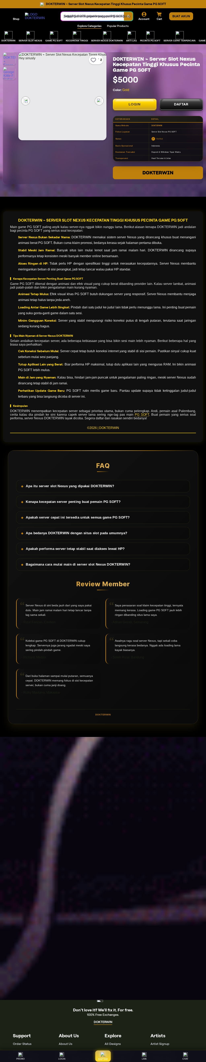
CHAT (185, 1059)
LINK (144, 1059)
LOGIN (135, 104)
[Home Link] (39, 16)
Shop (16, 18)
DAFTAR (181, 104)
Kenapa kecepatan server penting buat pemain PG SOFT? (73, 502)
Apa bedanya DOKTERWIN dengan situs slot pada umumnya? (76, 533)
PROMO (20, 1059)
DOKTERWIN (157, 173)
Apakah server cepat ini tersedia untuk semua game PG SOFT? (78, 517)
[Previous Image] (25, 100)
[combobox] (92, 16)
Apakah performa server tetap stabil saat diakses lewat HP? (75, 549)
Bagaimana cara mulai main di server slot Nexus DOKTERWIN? (78, 564)
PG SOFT (142, 414)
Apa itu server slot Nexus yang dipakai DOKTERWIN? (70, 486)
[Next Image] (99, 100)
